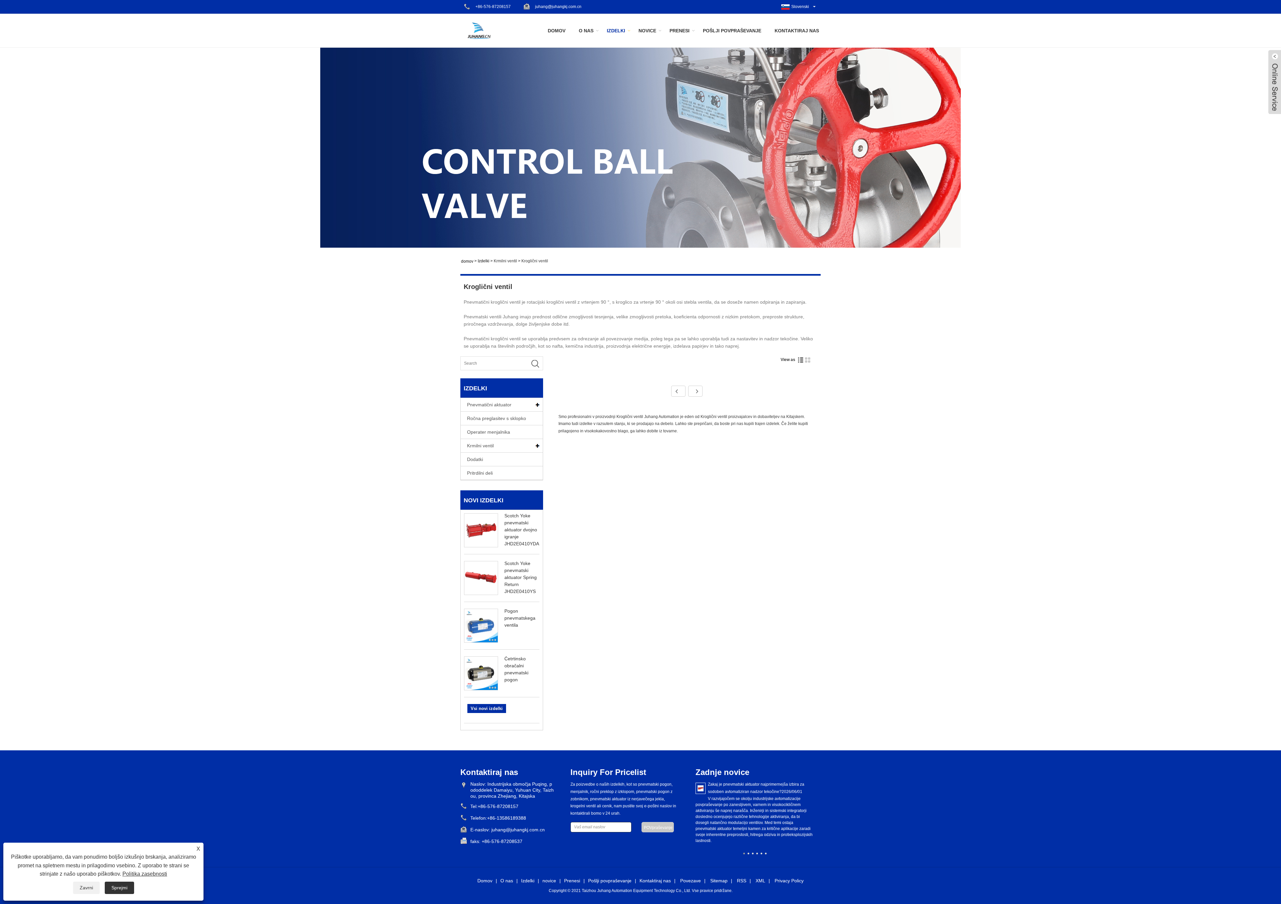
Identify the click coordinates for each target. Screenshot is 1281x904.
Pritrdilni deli (480, 473)
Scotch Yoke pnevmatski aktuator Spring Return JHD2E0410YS (520, 577)
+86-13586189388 (506, 818)
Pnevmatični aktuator (489, 404)
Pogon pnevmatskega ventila (519, 618)
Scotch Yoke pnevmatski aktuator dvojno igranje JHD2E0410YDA (521, 529)
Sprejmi (119, 887)
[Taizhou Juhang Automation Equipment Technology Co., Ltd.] (478, 30)
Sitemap (719, 880)
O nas (586, 30)
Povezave (690, 880)
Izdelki (616, 30)
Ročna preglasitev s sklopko (496, 418)
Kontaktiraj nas (797, 30)
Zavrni (86, 887)
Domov (556, 30)
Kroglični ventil (534, 261)
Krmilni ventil (505, 261)
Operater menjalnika (488, 432)
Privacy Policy (789, 880)
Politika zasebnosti (144, 874)
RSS (741, 880)
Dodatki (475, 459)
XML (760, 880)
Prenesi (680, 30)
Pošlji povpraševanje (732, 30)
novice (647, 30)
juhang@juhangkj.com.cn (558, 6)
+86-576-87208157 (493, 6)
